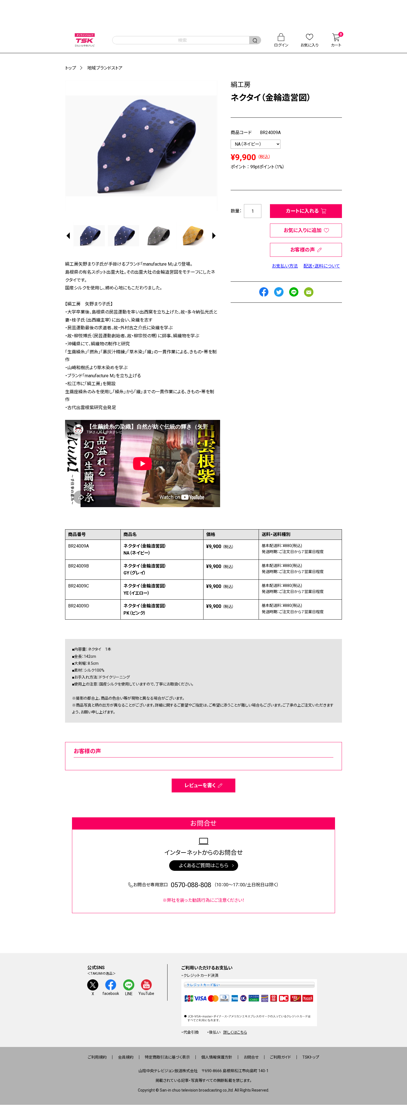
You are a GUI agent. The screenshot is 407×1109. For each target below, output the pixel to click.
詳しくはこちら (235, 1032)
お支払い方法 (285, 266)
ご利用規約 (97, 1057)
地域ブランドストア (105, 68)
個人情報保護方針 (216, 1057)
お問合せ (251, 1057)
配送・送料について (321, 266)
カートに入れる (302, 211)
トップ (70, 68)
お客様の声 (302, 250)
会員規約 (125, 1057)
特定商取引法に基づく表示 (167, 1057)
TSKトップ (310, 1057)
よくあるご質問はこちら (203, 865)
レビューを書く (200, 785)
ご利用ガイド (280, 1057)
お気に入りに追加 (302, 230)
